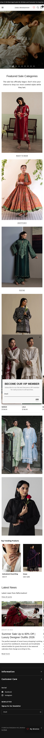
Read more (6, 654)
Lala (24, 407)
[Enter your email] (40, 711)
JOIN (37, 399)
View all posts (7, 597)
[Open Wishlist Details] (34, 7)
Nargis (4, 407)
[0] (41, 7)
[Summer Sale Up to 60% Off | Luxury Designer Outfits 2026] (22, 613)
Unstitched (22, 223)
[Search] (38, 7)
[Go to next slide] (39, 563)
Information (8, 671)
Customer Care (9, 679)
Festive (22, 290)
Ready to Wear (22, 156)
